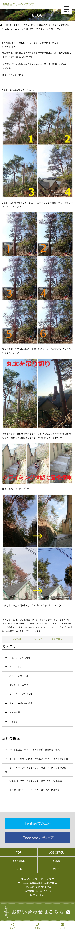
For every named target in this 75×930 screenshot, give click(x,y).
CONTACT (56, 868)
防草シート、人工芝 (18, 685)
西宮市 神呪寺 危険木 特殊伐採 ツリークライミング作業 (38, 759)
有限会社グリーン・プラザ (37, 879)
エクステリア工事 (17, 667)
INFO (19, 868)
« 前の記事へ (18, 639)
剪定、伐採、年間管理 (34, 25)
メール (62, 928)
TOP (6, 25)
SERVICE (19, 860)
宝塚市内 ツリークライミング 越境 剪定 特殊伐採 (35, 781)
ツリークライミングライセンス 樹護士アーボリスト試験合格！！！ (35, 770)
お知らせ (13, 722)
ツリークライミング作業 (57, 25)
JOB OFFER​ (56, 852)
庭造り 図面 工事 (18, 676)
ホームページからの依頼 (20, 703)
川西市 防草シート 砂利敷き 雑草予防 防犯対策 (34, 790)
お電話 (37, 928)
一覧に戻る (37, 639)
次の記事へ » (57, 639)
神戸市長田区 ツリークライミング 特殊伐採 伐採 (34, 750)
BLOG (16, 25)
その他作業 (14, 712)
